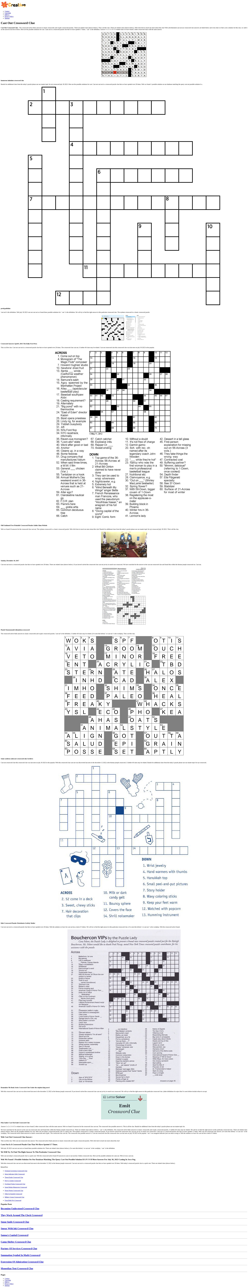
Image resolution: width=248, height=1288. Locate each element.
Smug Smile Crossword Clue (15, 1222)
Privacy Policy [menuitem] (9, 16)
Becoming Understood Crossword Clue (20, 1208)
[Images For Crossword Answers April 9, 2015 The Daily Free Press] (124, 328)
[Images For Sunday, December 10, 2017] (124, 545)
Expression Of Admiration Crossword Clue (22, 1262)
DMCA (7, 1282)
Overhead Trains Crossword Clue (15, 1184)
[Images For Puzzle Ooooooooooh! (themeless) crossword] (124, 597)
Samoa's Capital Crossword (14, 1235)
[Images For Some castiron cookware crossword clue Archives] (124, 696)
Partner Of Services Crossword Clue (19, 1248)
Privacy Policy (9, 1284)
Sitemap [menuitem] (7, 18)
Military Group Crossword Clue (14, 1197)
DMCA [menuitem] (7, 15)
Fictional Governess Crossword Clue (16, 1171)
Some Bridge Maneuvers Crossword (16, 1187)
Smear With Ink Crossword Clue (17, 1228)
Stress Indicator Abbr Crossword (15, 1174)
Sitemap (7, 1285)
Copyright (8, 1280)
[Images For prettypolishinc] (124, 196)
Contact (7, 1278)
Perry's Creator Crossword (13, 1181)
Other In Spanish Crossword (13, 1194)
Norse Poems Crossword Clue (14, 1190)
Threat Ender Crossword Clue (14, 1177)
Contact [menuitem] (7, 11)
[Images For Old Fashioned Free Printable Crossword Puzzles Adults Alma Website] (124, 436)
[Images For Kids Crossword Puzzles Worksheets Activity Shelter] (124, 842)
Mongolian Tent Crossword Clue (17, 1268)
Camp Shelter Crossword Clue (16, 1242)
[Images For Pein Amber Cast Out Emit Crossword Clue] (124, 1107)
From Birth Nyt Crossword (13, 1200)
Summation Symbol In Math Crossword (20, 1255)
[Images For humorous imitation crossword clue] (124, 55)
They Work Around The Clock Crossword (21, 1215)
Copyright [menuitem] (8, 13)
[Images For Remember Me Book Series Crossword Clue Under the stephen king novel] (124, 1007)
